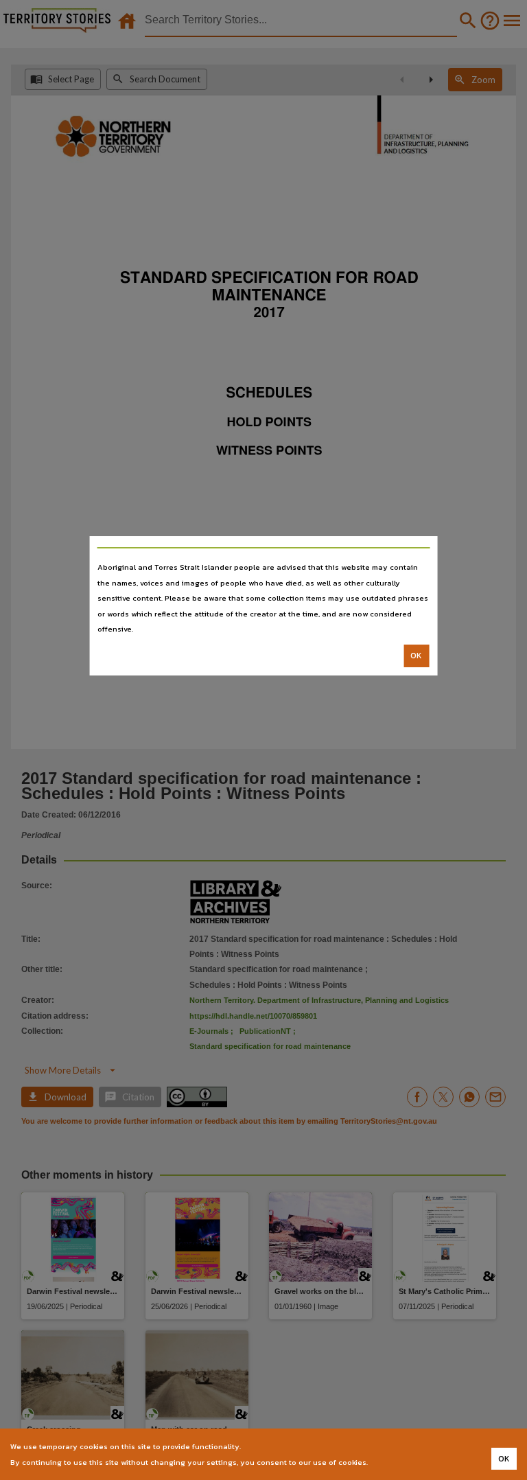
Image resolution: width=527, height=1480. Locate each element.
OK (416, 655)
